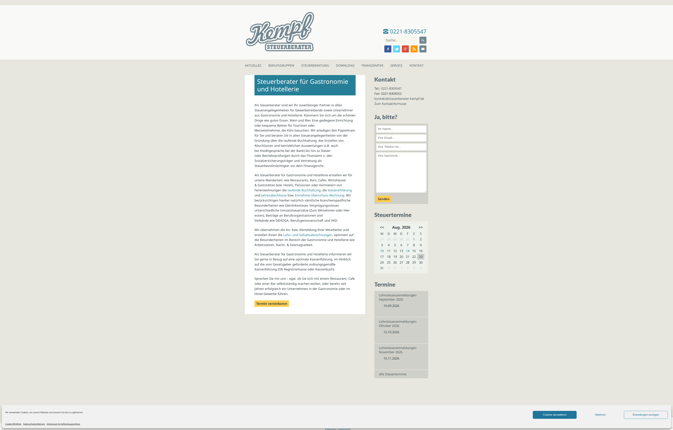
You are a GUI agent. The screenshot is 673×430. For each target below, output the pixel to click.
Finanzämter (371, 65)
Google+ (405, 48)
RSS (414, 48)
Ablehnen (600, 414)
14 (407, 251)
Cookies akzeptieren (554, 414)
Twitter (396, 48)
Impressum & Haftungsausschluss (63, 423)
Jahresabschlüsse (274, 195)
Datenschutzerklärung (34, 423)
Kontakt (416, 65)
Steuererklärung (340, 190)
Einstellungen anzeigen (646, 414)
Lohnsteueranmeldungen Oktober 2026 (397, 323)
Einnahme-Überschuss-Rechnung (319, 195)
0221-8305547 (407, 31)
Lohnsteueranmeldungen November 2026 (397, 350)
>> (421, 227)
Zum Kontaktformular (390, 104)
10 (382, 251)
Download (344, 65)
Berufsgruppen (279, 65)
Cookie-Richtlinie (13, 423)
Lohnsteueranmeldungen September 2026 (397, 297)
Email (422, 48)
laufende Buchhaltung (304, 190)
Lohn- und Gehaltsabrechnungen (307, 235)
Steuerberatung (313, 65)
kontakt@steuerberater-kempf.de (399, 98)
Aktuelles (253, 65)
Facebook (387, 48)
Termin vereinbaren (271, 303)
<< (382, 227)
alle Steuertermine (392, 374)
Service (396, 65)
